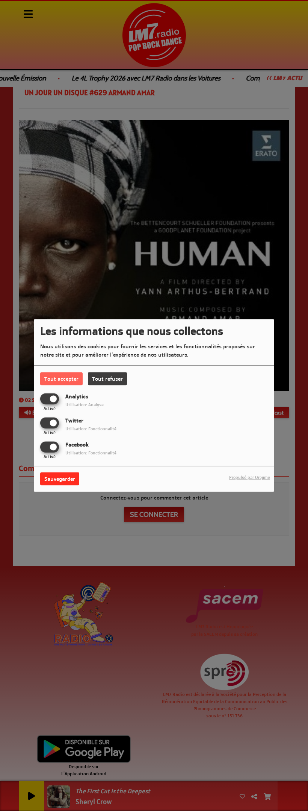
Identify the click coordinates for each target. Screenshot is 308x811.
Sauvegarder (59, 479)
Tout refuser (107, 378)
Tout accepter (61, 378)
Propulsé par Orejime (249, 477)
